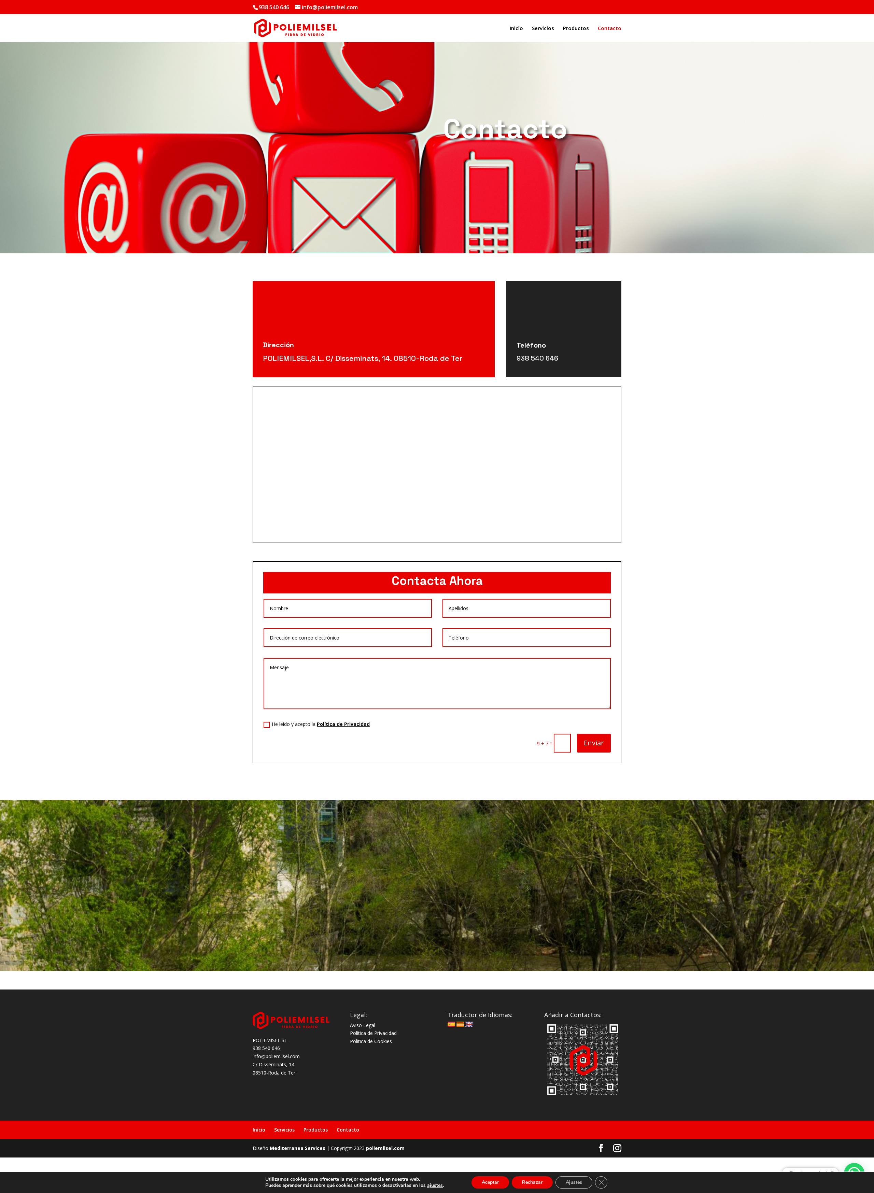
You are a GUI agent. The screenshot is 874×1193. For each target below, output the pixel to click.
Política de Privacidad (343, 724)
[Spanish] (451, 1024)
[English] (469, 1024)
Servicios (543, 28)
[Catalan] (460, 1024)
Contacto (609, 28)
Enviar (594, 742)
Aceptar (490, 1182)
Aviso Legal (362, 1025)
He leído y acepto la (321, 724)
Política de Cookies (371, 1041)
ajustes (435, 1185)
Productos (576, 28)
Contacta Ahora (437, 580)
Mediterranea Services (297, 1148)
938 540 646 (537, 358)
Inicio (516, 28)
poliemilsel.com (385, 1148)
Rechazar (532, 1182)
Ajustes (574, 1182)
